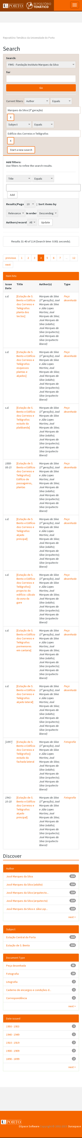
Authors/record (16, 222)
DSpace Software (29, 1126)
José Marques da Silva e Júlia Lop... (27, 909)
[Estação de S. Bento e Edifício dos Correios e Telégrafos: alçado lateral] (26, 694)
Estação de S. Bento (18, 945)
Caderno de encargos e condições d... (28, 990)
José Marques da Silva (19, 876)
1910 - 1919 (12, 1042)
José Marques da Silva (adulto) (24, 884)
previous (11, 258)
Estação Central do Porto (21, 937)
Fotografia (70, 742)
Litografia (12, 982)
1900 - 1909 (12, 1051)
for (8, 72)
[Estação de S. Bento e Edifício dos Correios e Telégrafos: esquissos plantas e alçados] (26, 364)
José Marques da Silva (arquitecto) (27, 901)
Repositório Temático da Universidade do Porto (29, 37)
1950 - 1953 (12, 1026)
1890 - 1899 (12, 1059)
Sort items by (47, 204)
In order (31, 213)
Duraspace (74, 1126)
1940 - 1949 (12, 1034)
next (8, 264)
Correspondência (16, 998)
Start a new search (21, 150)
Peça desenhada (70, 298)
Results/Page (15, 204)
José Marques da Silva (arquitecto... (27, 892)
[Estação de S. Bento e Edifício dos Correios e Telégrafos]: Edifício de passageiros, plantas (26, 475)
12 (73, 258)
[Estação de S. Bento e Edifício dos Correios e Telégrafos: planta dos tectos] (26, 306)
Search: (11, 58)
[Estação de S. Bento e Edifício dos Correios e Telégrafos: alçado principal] (26, 529)
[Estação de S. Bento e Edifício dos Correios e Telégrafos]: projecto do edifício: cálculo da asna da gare (26, 588)
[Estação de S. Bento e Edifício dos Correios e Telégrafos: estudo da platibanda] (26, 417)
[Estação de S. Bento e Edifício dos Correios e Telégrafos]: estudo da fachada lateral (26, 751)
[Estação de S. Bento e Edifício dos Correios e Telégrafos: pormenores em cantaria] (26, 640)
